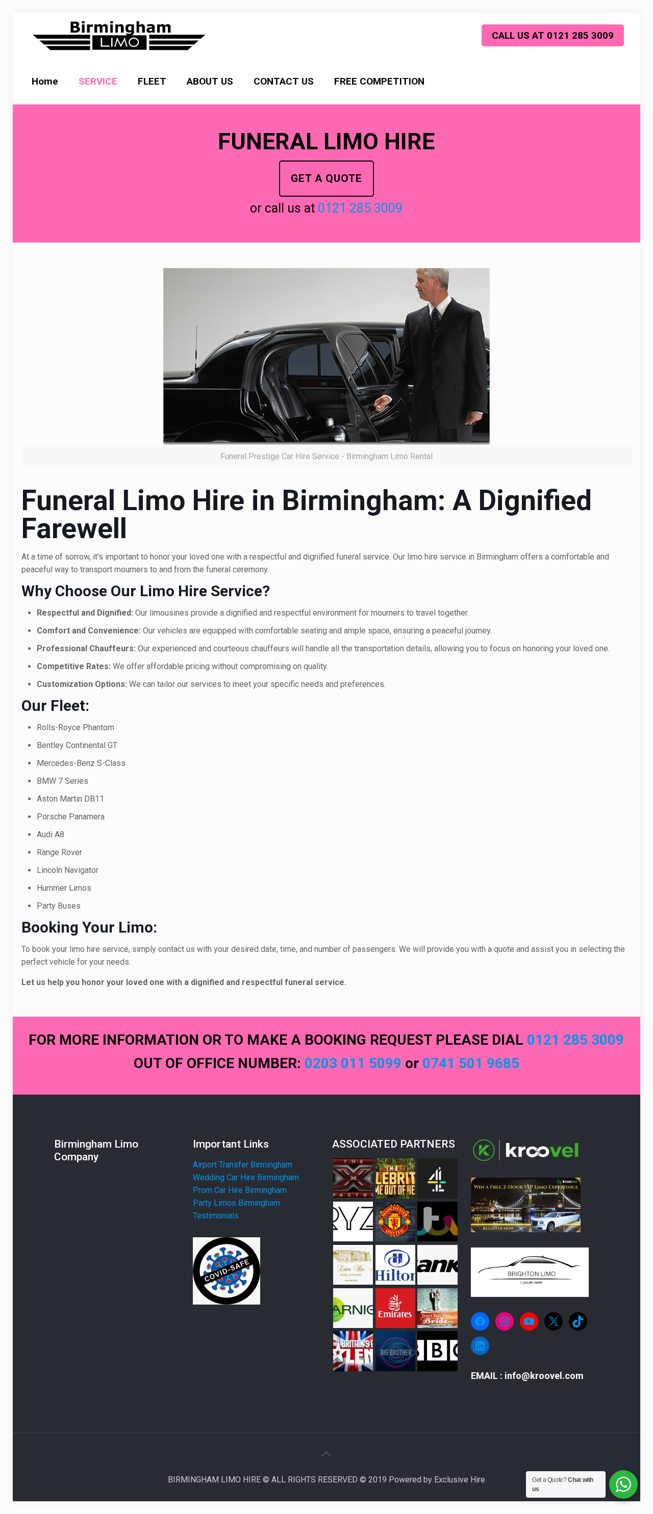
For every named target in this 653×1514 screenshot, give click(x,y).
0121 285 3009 (360, 208)
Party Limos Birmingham (236, 1203)
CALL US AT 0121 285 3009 (553, 35)
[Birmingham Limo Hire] (120, 36)
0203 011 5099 (355, 1063)
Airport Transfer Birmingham (242, 1165)
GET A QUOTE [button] (326, 178)
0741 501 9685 (470, 1063)
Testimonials (216, 1215)
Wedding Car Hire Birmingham (246, 1177)
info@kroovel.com (544, 1375)
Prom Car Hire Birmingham (240, 1190)
